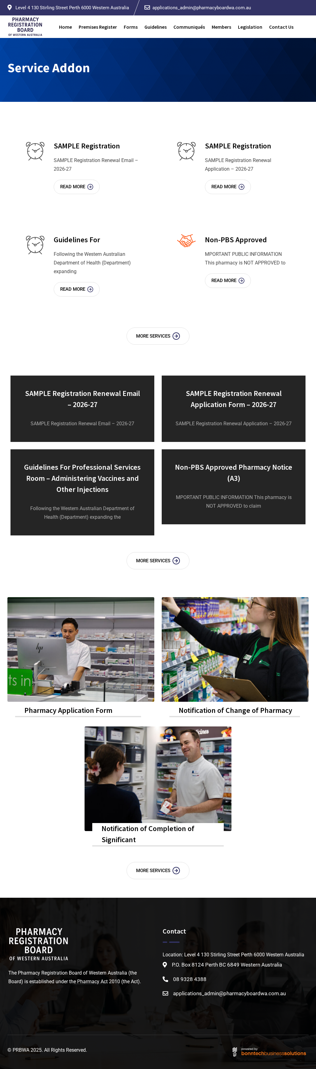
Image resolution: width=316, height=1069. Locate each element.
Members (221, 27)
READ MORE (72, 186)
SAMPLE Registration (87, 146)
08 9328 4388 (189, 979)
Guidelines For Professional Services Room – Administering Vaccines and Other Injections (82, 478)
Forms (131, 27)
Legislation (250, 27)
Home (65, 27)
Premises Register (98, 27)
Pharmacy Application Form (68, 710)
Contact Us (281, 27)
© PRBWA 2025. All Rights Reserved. (47, 1050)
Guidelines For (77, 239)
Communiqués (189, 27)
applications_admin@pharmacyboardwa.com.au (201, 7)
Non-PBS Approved (236, 239)
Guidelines (155, 27)
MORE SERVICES (153, 336)
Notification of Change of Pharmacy (235, 710)
